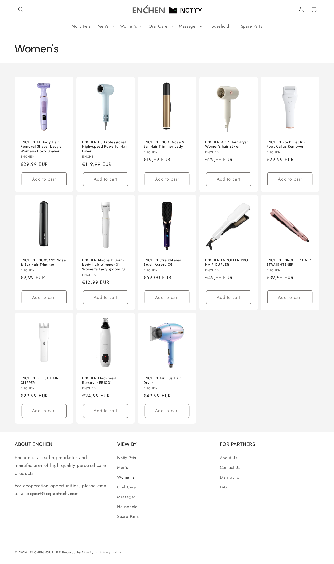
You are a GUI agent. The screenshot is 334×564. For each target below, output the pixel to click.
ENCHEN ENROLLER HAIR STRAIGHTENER (289, 262)
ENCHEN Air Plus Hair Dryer (162, 380)
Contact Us (230, 467)
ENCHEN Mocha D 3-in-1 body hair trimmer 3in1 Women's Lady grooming (104, 264)
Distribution (231, 477)
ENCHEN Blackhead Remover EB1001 (99, 380)
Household (127, 506)
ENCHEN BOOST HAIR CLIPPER (39, 380)
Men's (122, 467)
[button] (21, 9)
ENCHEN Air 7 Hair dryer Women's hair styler (226, 144)
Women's (125, 477)
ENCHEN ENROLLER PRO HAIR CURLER (226, 262)
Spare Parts (128, 516)
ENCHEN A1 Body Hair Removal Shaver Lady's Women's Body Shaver (41, 146)
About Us (228, 458)
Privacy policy (110, 552)
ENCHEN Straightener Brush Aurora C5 (162, 262)
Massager (126, 497)
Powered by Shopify (78, 552)
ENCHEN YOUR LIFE (45, 552)
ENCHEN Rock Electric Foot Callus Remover (286, 144)
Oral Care (126, 487)
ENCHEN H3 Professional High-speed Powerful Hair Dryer (105, 146)
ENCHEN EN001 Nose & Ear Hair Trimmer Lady (164, 144)
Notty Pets (126, 458)
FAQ (224, 487)
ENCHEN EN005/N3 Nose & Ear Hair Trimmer (43, 262)
